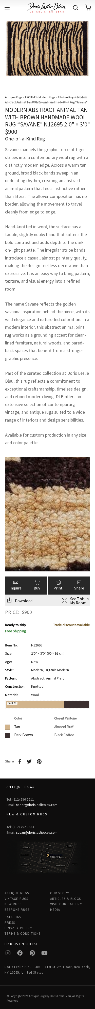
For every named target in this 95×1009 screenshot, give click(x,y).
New (34, 661)
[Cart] (88, 8)
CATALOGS (13, 917)
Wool (35, 695)
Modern (37, 670)
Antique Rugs (13, 97)
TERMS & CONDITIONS (23, 933)
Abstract (37, 678)
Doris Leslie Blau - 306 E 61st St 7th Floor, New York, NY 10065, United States (47, 969)
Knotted (37, 686)
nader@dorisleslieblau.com (37, 804)
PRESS (10, 922)
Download (23, 600)
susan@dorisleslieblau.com (37, 832)
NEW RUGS (13, 904)
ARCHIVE (30, 97)
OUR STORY (59, 893)
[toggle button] (7, 7)
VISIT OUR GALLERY (66, 904)
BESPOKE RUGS (17, 909)
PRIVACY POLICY (18, 928)
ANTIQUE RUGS (17, 893)
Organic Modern (57, 670)
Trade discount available (71, 625)
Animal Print (55, 678)
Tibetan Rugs (66, 97)
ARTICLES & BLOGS (65, 899)
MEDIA (55, 909)
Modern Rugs (47, 97)
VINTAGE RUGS (16, 899)
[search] (75, 8)
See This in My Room (79, 600)
